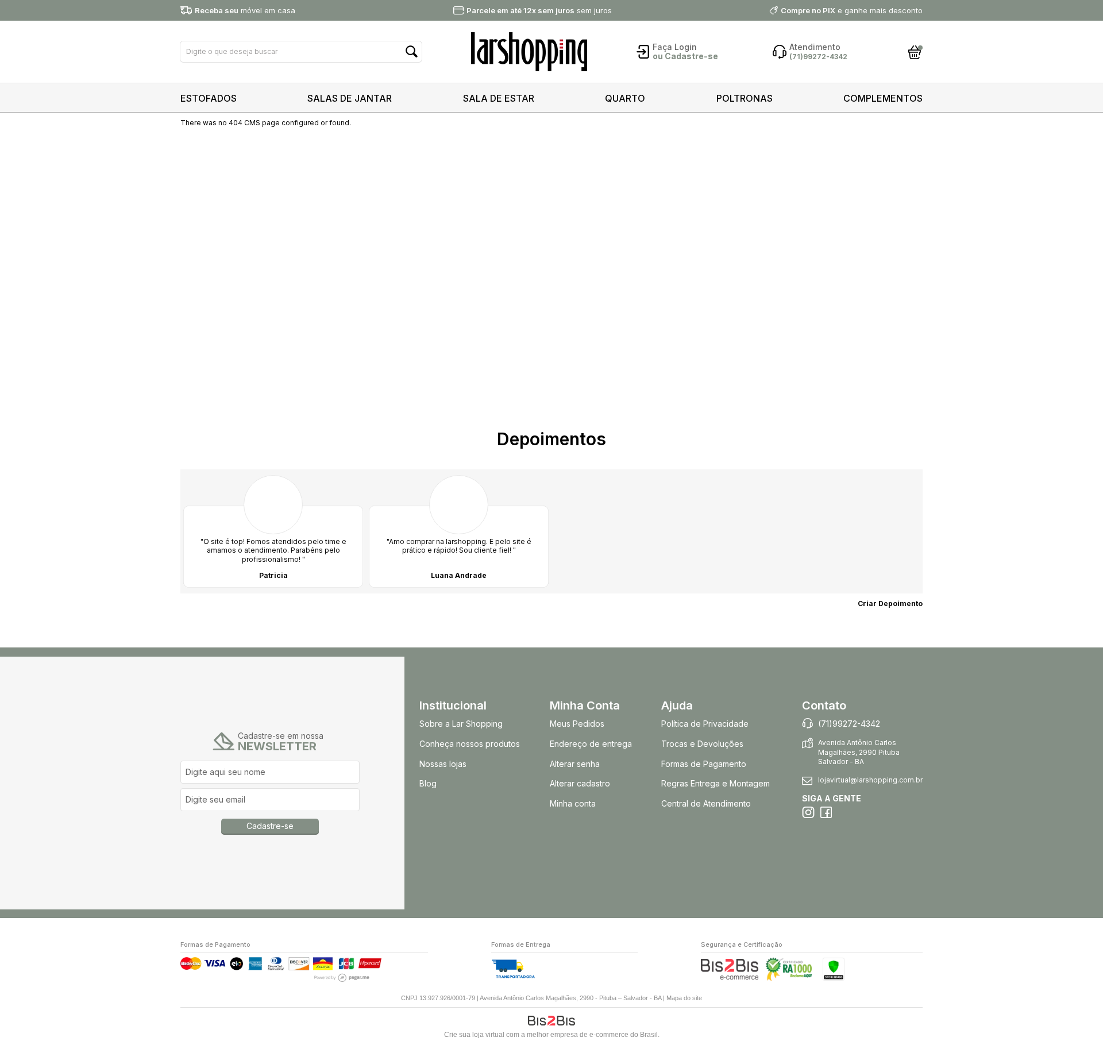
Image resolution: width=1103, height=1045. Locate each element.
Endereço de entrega (591, 744)
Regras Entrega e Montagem (716, 783)
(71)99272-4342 (849, 723)
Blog (428, 783)
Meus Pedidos (577, 723)
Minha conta (573, 803)
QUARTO (625, 98)
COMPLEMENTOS (883, 98)
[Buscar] (411, 51)
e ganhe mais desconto (852, 10)
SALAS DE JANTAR (349, 98)
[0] (915, 52)
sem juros (539, 10)
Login (685, 47)
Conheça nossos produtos (469, 744)
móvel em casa (245, 10)
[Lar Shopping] (529, 51)
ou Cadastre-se (685, 56)
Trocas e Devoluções (702, 744)
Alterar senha (575, 764)
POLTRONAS (744, 98)
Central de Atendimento (706, 803)
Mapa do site (684, 997)
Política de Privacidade (705, 723)
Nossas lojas (442, 764)
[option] (273, 531)
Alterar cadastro (580, 783)
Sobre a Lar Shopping (461, 723)
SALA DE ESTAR (498, 98)
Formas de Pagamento (703, 764)
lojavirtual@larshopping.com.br (870, 780)
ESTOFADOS (208, 98)
